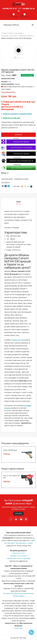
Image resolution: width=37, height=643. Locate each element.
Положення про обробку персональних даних (18, 593)
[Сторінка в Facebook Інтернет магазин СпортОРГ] (11, 519)
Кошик (26, 17)
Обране (15, 17)
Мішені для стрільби (19, 340)
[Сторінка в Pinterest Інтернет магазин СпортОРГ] (26, 519)
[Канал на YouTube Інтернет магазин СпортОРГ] (21, 519)
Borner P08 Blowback (10, 450)
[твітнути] (9, 186)
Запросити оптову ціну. (11, 118)
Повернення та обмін (21, 179)
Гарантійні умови (7, 179)
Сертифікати (5, 182)
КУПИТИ (18, 135)
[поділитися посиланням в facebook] (6, 186)
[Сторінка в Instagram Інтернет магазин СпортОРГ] (16, 519)
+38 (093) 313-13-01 (9, 8)
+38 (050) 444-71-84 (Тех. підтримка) (18, 558)
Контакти (18, 513)
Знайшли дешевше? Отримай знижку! (17, 114)
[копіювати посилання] (3, 186)
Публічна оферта (18, 596)
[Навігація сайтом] (33, 24)
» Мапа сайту (18, 628)
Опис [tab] (18, 201)
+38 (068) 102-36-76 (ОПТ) (18, 556)
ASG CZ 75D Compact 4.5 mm (11, 477)
